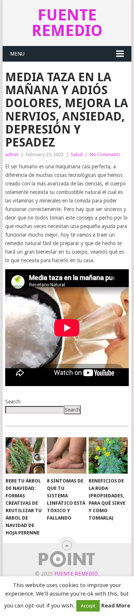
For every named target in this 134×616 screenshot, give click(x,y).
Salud (77, 154)
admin (12, 154)
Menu (17, 54)
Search (12, 402)
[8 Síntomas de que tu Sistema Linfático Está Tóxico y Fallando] (66, 455)
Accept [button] (88, 606)
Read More (115, 605)
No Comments (105, 154)
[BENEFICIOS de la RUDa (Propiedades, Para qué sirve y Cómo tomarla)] (108, 455)
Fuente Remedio (67, 23)
